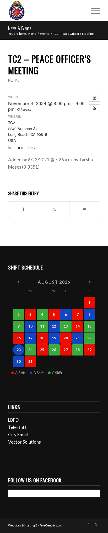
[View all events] (94, 98)
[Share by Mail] (84, 209)
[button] (94, 108)
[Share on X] (54, 209)
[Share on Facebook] (23, 209)
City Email (18, 434)
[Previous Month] (18, 281)
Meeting (13, 80)
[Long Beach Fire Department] (45, 10)
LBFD (13, 420)
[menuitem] (92, 10)
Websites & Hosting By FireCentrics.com (35, 525)
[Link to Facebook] (88, 524)
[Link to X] (96, 524)
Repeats (26, 109)
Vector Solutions (24, 442)
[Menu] (92, 10)
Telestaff (17, 427)
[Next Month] (89, 281)
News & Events (19, 28)
